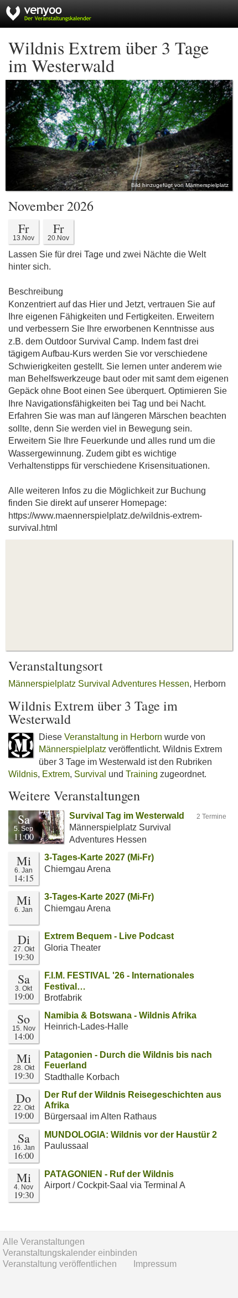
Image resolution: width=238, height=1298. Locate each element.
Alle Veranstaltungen (44, 1241)
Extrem (56, 774)
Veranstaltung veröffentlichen (60, 1264)
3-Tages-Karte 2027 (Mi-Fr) (99, 857)
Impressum (155, 1264)
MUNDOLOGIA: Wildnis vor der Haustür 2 (130, 1134)
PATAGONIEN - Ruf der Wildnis (109, 1174)
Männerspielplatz (72, 749)
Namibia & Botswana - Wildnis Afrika (120, 1015)
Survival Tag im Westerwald (126, 815)
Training (142, 774)
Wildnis (23, 774)
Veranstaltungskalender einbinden (70, 1253)
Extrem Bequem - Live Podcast (109, 936)
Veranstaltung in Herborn (113, 737)
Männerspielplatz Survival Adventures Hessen (98, 683)
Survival (90, 774)
